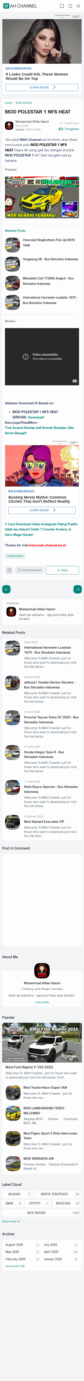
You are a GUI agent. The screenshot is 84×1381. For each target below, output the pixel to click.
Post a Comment (31, 570)
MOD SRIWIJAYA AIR (38, 1158)
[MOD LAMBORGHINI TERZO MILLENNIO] (13, 1119)
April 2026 (51, 1252)
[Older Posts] (6, 589)
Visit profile (42, 1002)
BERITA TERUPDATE (54, 1194)
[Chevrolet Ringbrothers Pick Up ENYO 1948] (12, 251)
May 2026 (12, 1252)
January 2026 (53, 1259)
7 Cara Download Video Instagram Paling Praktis (41, 524)
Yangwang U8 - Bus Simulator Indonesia (50, 259)
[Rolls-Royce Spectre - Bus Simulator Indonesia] (12, 794)
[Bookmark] (9, 571)
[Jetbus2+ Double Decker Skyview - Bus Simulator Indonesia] (12, 689)
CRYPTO (34, 1203)
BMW (9, 1203)
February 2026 (15, 1259)
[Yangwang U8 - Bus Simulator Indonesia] (12, 270)
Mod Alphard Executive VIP (44, 821)
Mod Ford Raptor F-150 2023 (29, 1067)
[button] (69, 129)
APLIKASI (14, 1194)
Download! (36, 417)
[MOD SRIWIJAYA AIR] (13, 1170)
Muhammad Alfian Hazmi (37, 609)
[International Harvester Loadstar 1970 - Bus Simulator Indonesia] (12, 309)
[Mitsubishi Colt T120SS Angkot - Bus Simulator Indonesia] (12, 289)
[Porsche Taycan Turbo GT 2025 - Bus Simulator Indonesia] (12, 724)
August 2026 (14, 1244)
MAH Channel (20, 6)
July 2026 (50, 1244)
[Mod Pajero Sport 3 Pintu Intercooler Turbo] (13, 1145)
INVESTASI (63, 1203)
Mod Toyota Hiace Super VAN (45, 1087)
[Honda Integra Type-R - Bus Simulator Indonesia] (12, 759)
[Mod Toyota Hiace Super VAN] (13, 1099)
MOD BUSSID (16, 556)
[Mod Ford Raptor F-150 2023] (42, 1061)
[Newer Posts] (77, 589)
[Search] (70, 6)
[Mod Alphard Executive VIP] (12, 828)
